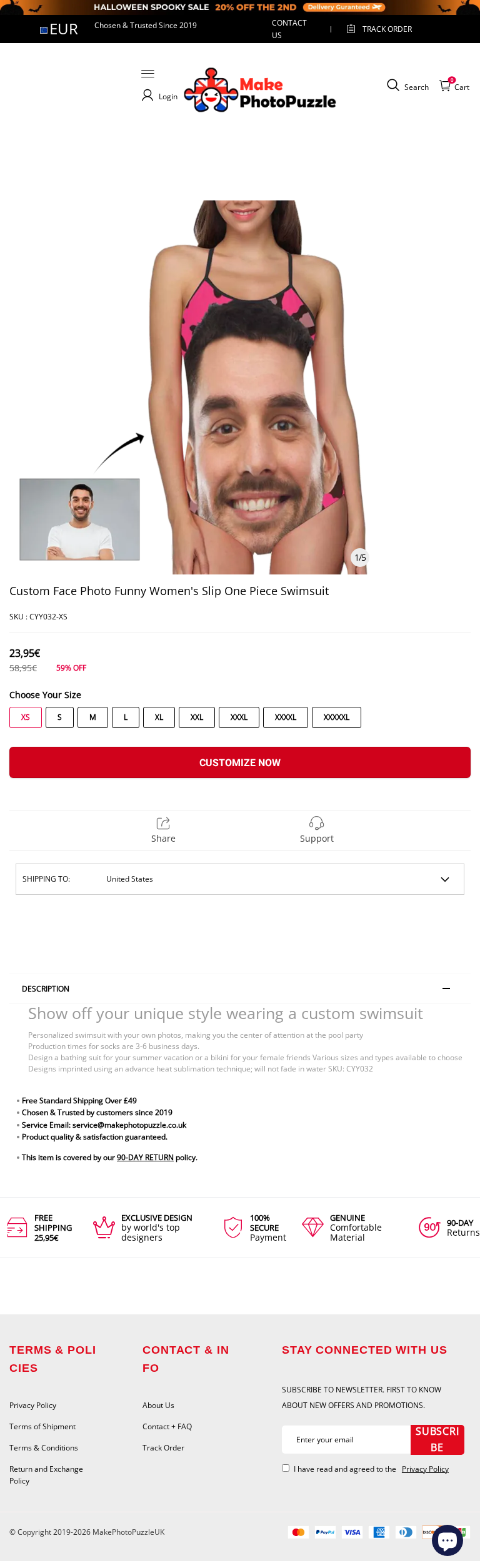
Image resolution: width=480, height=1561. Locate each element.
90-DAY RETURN (145, 1157)
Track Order (387, 29)
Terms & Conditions (43, 1447)
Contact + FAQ (167, 1426)
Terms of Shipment (42, 1426)
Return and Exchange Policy (46, 1475)
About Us (158, 1405)
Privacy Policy (32, 1405)
